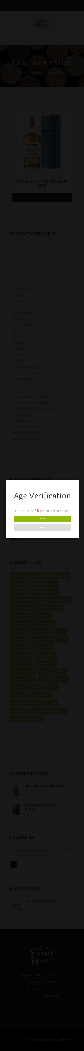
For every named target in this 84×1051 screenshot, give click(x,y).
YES (42, 518)
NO (42, 527)
